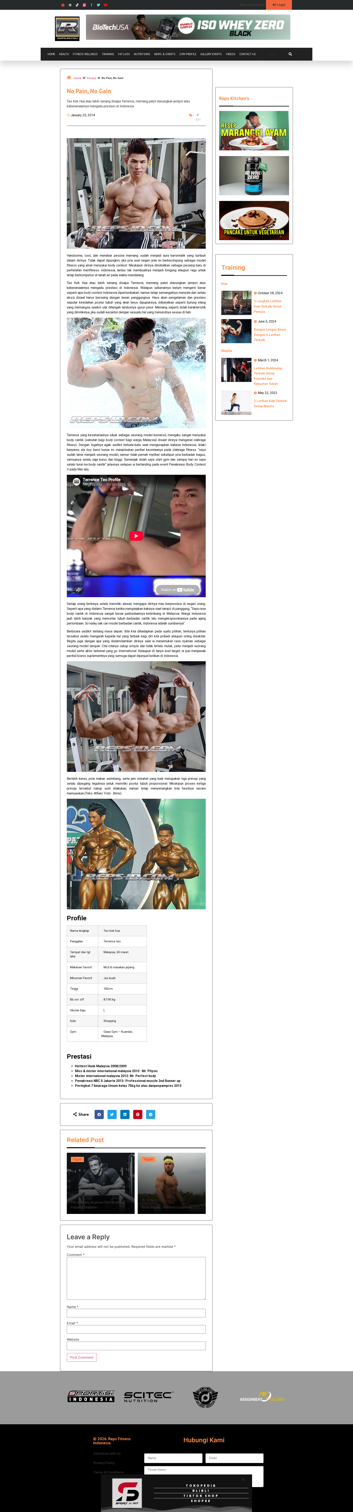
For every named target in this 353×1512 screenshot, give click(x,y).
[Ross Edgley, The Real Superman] (172, 1183)
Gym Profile (188, 54)
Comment (76, 1254)
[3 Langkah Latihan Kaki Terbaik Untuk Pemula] (236, 303)
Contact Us (247, 54)
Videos (230, 54)
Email (72, 1323)
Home (51, 54)
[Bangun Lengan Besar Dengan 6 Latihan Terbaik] (236, 331)
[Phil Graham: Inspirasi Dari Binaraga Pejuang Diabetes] (101, 1183)
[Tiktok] (77, 5)
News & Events (164, 54)
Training (108, 54)
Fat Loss (124, 54)
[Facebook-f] (91, 5)
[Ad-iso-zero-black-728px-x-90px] (188, 39)
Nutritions (142, 54)
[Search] (290, 54)
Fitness (91, 78)
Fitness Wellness (85, 54)
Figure (77, 1159)
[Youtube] (106, 5)
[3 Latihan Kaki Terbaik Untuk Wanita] (236, 402)
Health (64, 54)
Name (72, 1306)
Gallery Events (211, 54)
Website (73, 1339)
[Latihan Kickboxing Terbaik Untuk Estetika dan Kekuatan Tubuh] (236, 370)
